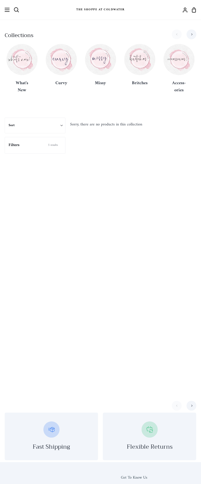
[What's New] (22, 71)
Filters (33, 145)
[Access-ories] (179, 71)
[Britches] (140, 68)
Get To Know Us (134, 477)
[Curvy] (61, 68)
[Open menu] (5, 10)
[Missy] (100, 68)
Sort (12, 125)
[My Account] (183, 10)
